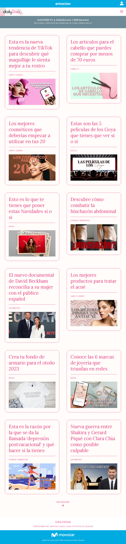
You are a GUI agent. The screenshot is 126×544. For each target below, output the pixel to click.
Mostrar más (63, 502)
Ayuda (81, 540)
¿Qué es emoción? (50, 540)
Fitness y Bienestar (80, 220)
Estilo (74, 151)
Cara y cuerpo (16, 75)
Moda (11, 226)
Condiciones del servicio (45, 526)
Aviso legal (66, 526)
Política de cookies (83, 526)
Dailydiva (63, 522)
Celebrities (14, 308)
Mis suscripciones (69, 540)
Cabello (75, 69)
